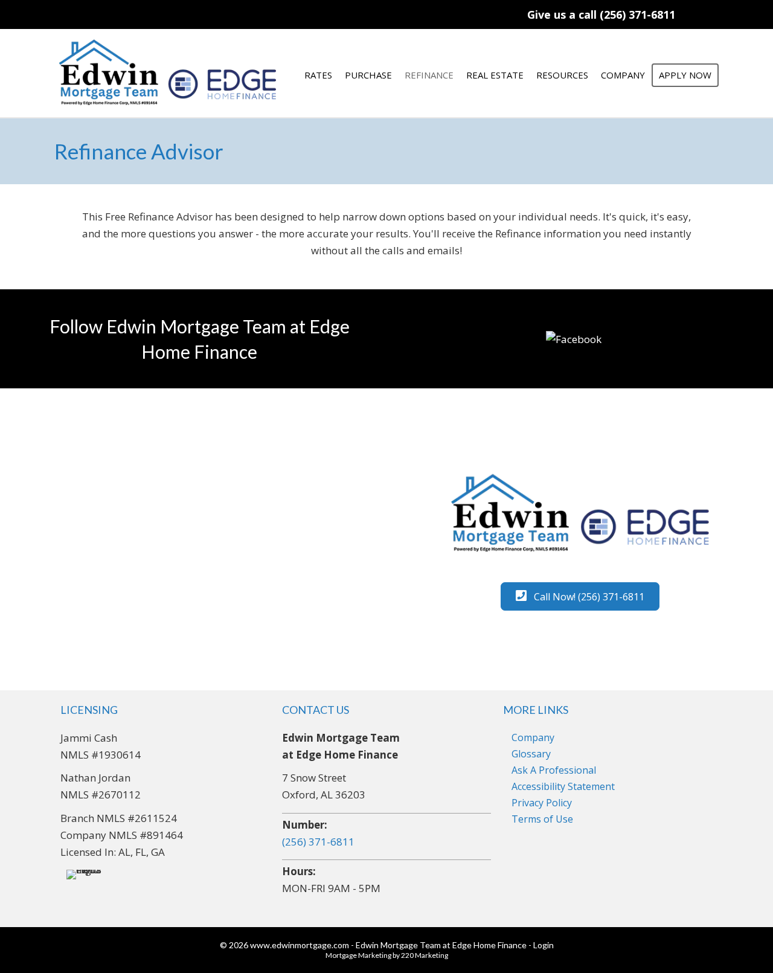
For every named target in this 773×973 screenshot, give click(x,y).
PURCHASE (368, 75)
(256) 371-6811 (318, 842)
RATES (318, 75)
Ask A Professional (554, 770)
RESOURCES (562, 75)
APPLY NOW (685, 75)
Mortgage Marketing (358, 955)
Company (533, 737)
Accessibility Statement (563, 786)
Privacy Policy (542, 802)
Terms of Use (542, 819)
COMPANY (623, 75)
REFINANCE (429, 75)
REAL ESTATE (495, 75)
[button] (601, 14)
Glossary (531, 753)
